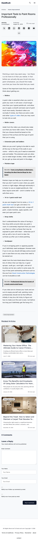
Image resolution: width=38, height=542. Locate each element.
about (34, 532)
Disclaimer (28, 532)
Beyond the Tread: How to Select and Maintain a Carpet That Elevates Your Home (18, 419)
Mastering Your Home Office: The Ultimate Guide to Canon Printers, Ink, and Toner (17, 347)
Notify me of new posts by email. (11, 496)
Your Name (5, 468)
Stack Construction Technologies (23, 273)
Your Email (4, 478)
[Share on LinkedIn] (9, 28)
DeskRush (6, 3)
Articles (4, 9)
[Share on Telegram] (29, 28)
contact (19, 538)
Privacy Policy (19, 532)
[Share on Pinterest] (24, 28)
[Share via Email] (34, 28)
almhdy (4, 22)
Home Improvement (14, 9)
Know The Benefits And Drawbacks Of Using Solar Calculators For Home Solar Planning (18, 383)
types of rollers (15, 115)
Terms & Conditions (8, 532)
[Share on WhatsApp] (14, 28)
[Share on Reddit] (19, 28)
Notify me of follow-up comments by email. (13, 489)
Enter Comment (6, 448)
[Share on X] (4, 28)
